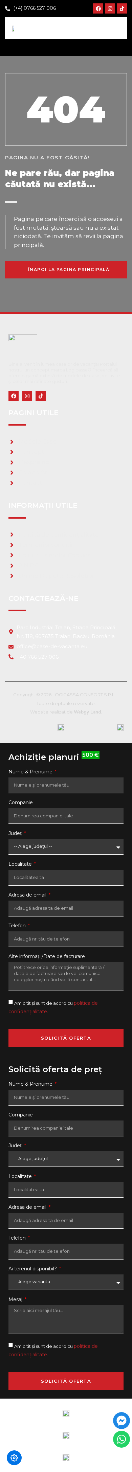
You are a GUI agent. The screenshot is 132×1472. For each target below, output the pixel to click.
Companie (20, 803)
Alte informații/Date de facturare (46, 956)
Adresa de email (28, 895)
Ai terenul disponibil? (33, 1269)
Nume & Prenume (31, 772)
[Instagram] (110, 8)
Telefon (17, 926)
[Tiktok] (122, 8)
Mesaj (16, 1300)
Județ (15, 833)
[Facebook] (98, 8)
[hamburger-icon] (116, 28)
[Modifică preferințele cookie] (14, 1457)
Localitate (20, 864)
